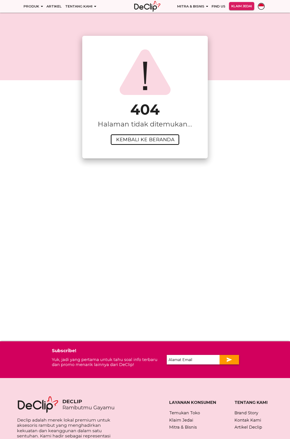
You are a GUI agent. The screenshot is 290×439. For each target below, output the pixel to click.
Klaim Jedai (241, 6)
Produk (31, 6)
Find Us (218, 6)
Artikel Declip (248, 427)
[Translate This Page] (261, 6)
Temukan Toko (184, 412)
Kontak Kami (247, 420)
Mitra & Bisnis (190, 6)
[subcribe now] (229, 359)
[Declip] (147, 6)
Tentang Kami (78, 6)
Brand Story (246, 412)
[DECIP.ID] (39, 404)
